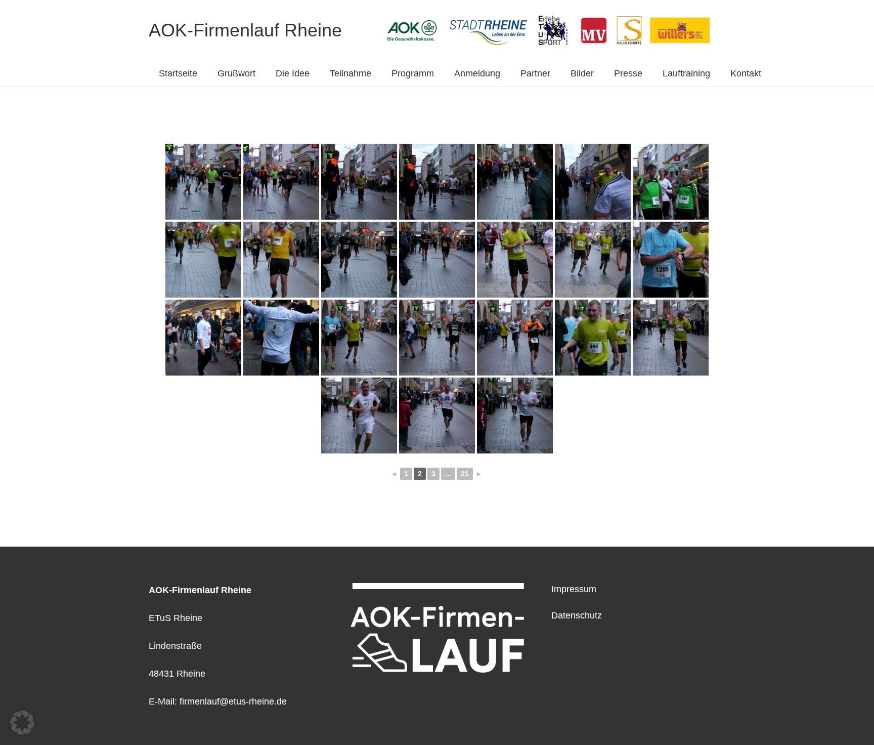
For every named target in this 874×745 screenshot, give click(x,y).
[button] (22, 722)
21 (465, 474)
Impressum (573, 589)
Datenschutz (576, 615)
